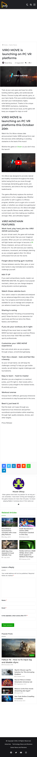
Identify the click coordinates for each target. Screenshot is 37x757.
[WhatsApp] (29, 466)
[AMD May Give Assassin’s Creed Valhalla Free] (10, 544)
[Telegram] (4, 470)
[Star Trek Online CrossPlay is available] (7, 698)
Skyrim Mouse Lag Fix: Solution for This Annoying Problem (24, 672)
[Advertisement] (18, 25)
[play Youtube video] (18, 162)
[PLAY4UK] (6, 4)
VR (32, 242)
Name (4, 600)
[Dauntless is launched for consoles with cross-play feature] (10, 522)
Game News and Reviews (18, 747)
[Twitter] (9, 466)
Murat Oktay (8, 63)
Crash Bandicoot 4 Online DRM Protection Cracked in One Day (26, 531)
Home (5, 45)
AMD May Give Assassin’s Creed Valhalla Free (8, 553)
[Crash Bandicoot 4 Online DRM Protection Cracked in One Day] (27, 522)
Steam (19, 147)
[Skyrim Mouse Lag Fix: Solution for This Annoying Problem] (7, 672)
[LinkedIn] (14, 466)
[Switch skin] (27, 5)
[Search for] (31, 5)
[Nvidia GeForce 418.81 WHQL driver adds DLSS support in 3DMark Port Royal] (27, 544)
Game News (13, 45)
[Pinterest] (19, 466)
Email (4, 608)
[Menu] (34, 5)
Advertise (8, 744)
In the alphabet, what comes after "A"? (15, 615)
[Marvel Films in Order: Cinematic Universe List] (7, 682)
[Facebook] (4, 466)
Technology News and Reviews (22, 744)
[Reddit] (24, 466)
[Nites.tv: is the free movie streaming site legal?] (7, 691)
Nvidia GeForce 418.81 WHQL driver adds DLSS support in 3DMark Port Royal (27, 554)
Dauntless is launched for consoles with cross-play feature (9, 531)
